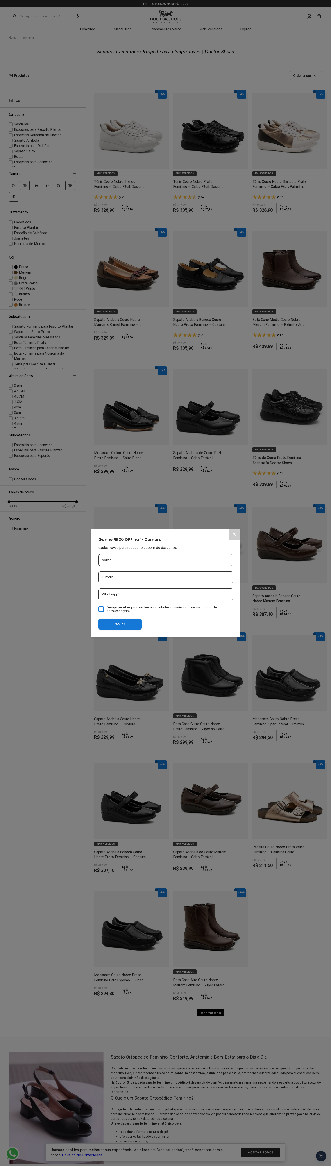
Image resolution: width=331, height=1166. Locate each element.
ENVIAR (120, 624)
